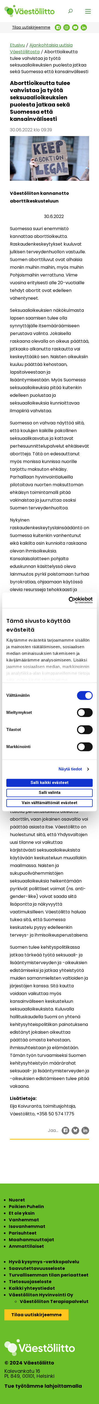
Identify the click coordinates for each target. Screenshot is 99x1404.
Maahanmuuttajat (31, 1240)
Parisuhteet (23, 1233)
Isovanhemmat (27, 1226)
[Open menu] (88, 11)
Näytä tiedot (70, 769)
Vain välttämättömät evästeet (49, 802)
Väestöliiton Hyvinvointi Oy (41, 1295)
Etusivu (17, 45)
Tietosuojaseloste (30, 1281)
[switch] (85, 712)
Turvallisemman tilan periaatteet (49, 1275)
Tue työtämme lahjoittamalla (43, 1386)
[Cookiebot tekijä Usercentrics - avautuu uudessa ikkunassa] (70, 600)
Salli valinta (50, 792)
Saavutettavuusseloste (37, 1268)
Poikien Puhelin (26, 1206)
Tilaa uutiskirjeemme (31, 27)
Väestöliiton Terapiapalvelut (54, 1301)
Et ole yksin (22, 1213)
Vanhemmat (24, 1220)
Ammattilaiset (26, 1246)
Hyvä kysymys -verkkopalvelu (44, 1262)
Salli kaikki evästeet (49, 782)
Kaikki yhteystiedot (32, 1288)
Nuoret (17, 1200)
